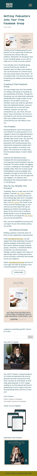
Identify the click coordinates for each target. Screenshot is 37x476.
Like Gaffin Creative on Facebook (15, 401)
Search (30, 337)
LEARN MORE (18, 272)
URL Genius (21, 193)
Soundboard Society (16, 262)
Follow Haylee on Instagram (13, 399)
